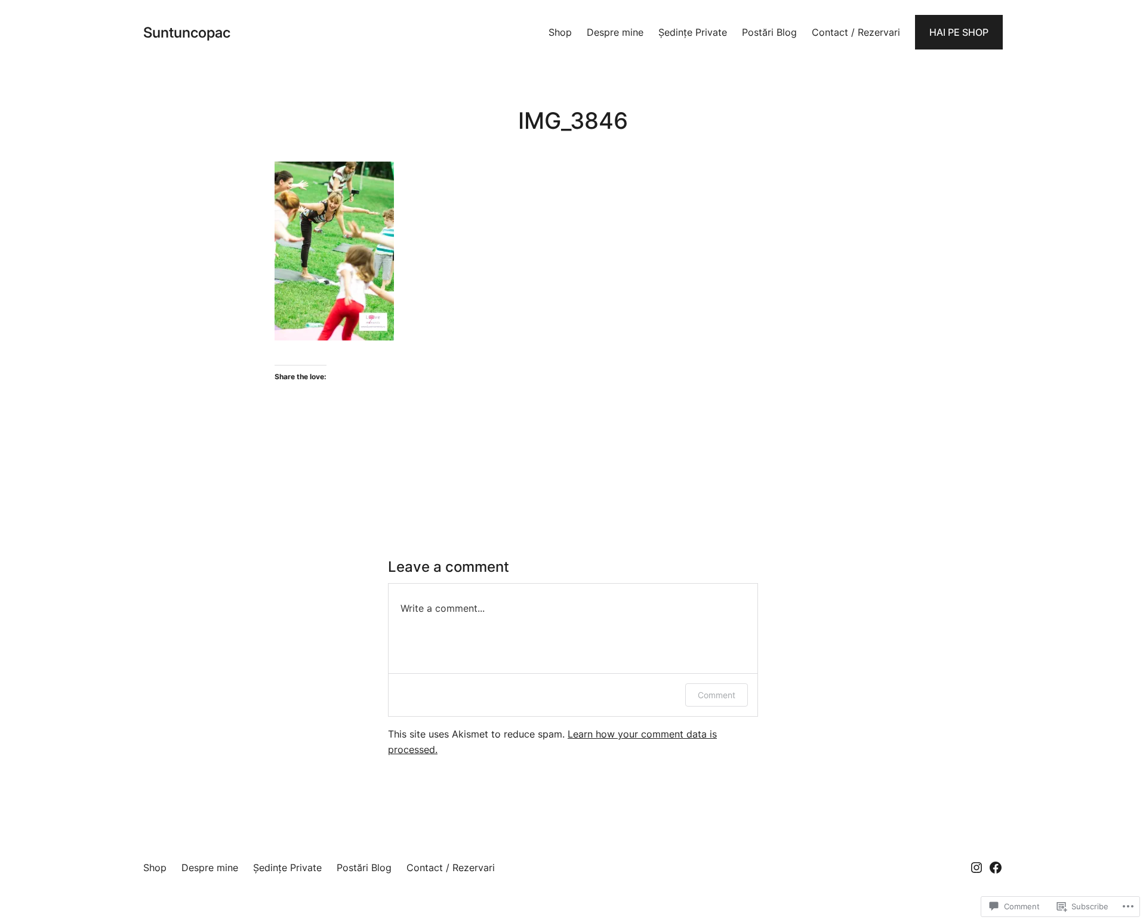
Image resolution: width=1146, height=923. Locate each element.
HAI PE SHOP (958, 32)
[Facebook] (995, 867)
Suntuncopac (186, 32)
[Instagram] (976, 867)
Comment (716, 695)
